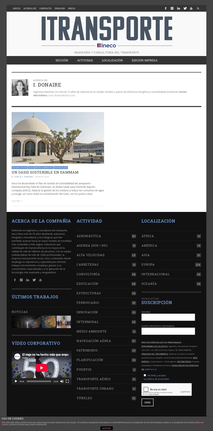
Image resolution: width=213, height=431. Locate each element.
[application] (42, 368)
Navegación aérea (94, 341)
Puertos (84, 369)
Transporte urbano (95, 388)
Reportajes (60, 167)
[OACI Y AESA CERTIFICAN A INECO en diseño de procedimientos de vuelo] (49, 322)
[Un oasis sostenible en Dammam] (58, 137)
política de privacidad (157, 378)
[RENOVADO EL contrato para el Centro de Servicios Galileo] (26, 322)
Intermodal (88, 322)
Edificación (87, 284)
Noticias (20, 312)
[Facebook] (166, 8)
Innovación (87, 312)
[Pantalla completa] (67, 381)
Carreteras (88, 264)
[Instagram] (172, 8)
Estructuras (89, 293)
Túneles (84, 398)
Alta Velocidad (91, 255)
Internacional (155, 274)
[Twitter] (185, 8)
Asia (30, 167)
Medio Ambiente (44, 167)
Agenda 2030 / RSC (92, 245)
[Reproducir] (16, 381)
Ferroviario (88, 303)
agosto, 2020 (42, 177)
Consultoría (88, 274)
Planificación (90, 360)
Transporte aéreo (94, 379)
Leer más (16, 201)
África (147, 236)
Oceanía (149, 284)
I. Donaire (27, 177)
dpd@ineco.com (151, 369)
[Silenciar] (62, 381)
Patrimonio (87, 350)
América (149, 245)
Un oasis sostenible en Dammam (45, 172)
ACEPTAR (106, 428)
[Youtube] (191, 8)
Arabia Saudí (19, 167)
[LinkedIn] (178, 8)
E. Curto (16, 177)
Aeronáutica (89, 236)
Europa (148, 264)
